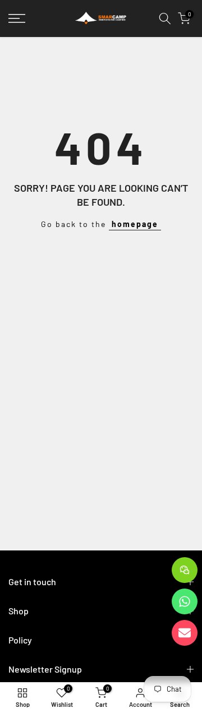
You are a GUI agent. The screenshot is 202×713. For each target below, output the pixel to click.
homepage (135, 224)
